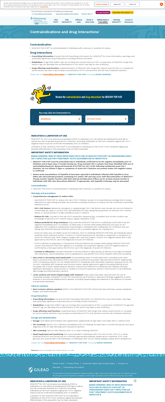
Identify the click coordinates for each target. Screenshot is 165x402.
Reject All (117, 4)
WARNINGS (46, 119)
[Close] (161, 4)
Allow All (132, 4)
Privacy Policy (73, 363)
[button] (56, 21)
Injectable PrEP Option (121, 12)
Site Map (56, 367)
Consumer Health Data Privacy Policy (98, 363)
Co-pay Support (103, 12)
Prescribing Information (54, 74)
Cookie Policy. (44, 7)
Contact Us (123, 363)
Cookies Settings (101, 4)
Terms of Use (58, 363)
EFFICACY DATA (94, 119)
